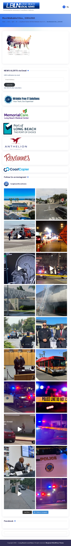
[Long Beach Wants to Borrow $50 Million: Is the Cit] (19, 300)
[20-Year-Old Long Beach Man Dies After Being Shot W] (51, 204)
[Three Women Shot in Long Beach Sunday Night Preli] (51, 268)
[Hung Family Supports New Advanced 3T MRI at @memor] (19, 268)
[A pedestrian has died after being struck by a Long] (51, 365)
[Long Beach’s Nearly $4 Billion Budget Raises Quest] (19, 365)
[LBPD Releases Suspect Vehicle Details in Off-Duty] (19, 493)
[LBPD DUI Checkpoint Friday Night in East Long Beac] (51, 236)
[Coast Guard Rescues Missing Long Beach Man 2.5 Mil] (19, 236)
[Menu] (68, 6)
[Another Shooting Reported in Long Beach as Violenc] (51, 493)
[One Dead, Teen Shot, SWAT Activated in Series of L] (51, 429)
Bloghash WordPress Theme (55, 543)
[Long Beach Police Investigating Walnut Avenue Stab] (51, 397)
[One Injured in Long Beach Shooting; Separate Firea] (51, 461)
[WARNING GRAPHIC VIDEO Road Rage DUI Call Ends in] (19, 429)
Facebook (8, 521)
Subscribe (9, 85)
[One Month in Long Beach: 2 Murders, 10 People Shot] (19, 332)
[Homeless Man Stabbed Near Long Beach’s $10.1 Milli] (19, 204)
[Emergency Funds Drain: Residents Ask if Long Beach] (19, 461)
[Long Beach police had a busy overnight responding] (19, 397)
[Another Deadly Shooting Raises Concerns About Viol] (51, 332)
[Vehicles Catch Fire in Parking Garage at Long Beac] (51, 300)
